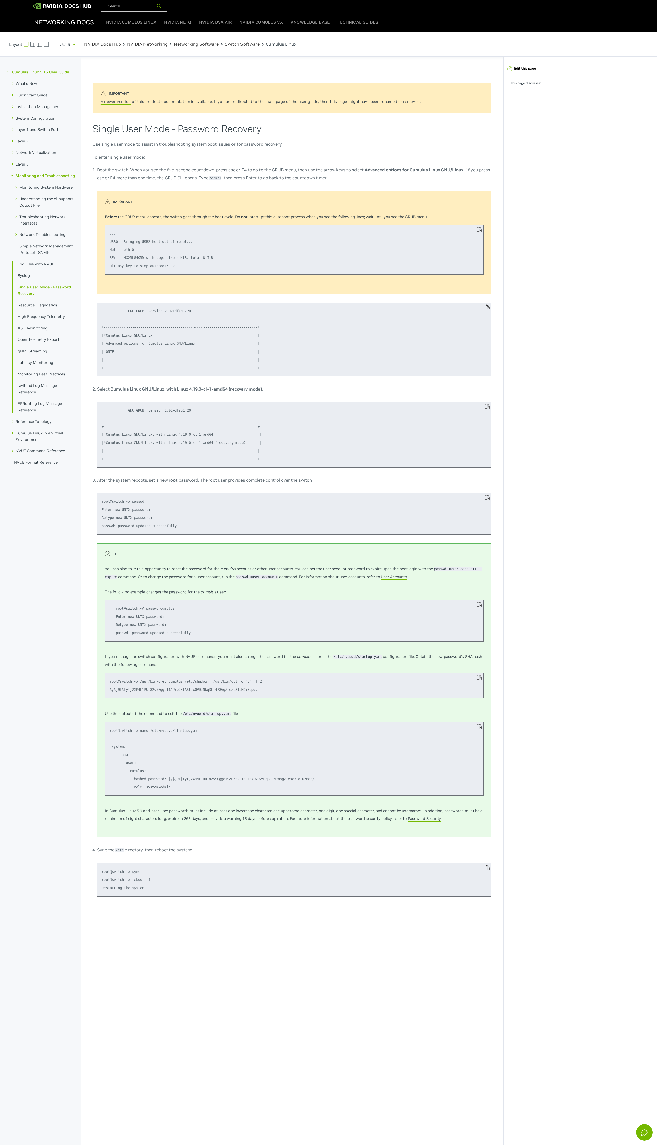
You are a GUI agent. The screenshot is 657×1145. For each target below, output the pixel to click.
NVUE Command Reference (40, 450)
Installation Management (38, 106)
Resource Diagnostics (37, 304)
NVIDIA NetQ (177, 22)
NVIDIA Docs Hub (102, 44)
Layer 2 (22, 141)
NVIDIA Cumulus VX (261, 22)
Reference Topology (34, 421)
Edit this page (524, 68)
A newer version (116, 101)
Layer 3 (22, 164)
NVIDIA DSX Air (215, 22)
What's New (26, 83)
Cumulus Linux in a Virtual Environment (39, 436)
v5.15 (64, 44)
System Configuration (35, 117)
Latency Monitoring (35, 362)
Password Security (424, 818)
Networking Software (196, 44)
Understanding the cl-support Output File (46, 201)
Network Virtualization (36, 152)
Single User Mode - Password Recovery (44, 290)
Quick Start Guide (31, 94)
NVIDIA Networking (147, 44)
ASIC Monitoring (32, 327)
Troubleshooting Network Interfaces (42, 219)
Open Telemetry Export (38, 339)
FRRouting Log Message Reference (40, 406)
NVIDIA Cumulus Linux (131, 22)
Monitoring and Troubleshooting (45, 175)
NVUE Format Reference (36, 462)
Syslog (24, 275)
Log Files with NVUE (36, 263)
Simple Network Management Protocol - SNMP (46, 249)
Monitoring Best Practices (41, 374)
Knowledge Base (310, 22)
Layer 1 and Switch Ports (38, 129)
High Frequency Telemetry (41, 316)
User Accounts (394, 576)
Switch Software (242, 44)
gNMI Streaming (32, 350)
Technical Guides (358, 22)
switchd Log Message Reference (37, 388)
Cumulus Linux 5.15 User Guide (40, 72)
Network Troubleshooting (42, 234)
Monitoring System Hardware (46, 187)
